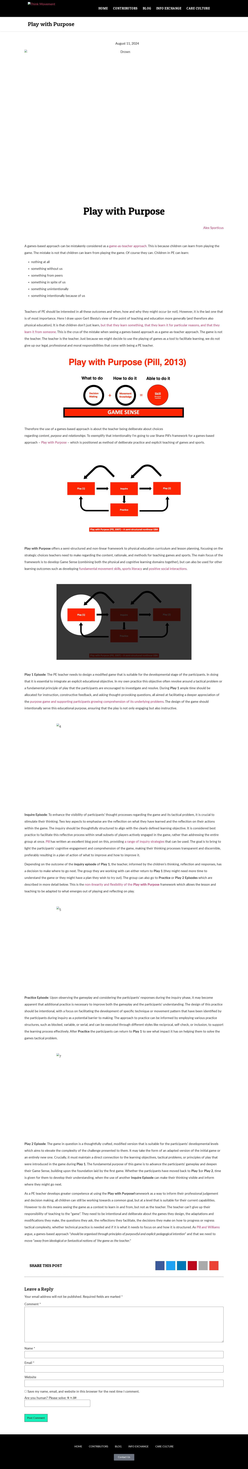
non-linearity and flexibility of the (122, 884)
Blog (147, 8)
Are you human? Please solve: (45, 1398)
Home (103, 8)
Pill (48, 841)
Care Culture (198, 8)
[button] (216, 8)
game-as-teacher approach (128, 246)
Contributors (125, 8)
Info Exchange (169, 8)
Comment (32, 1304)
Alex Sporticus (213, 228)
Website (30, 1377)
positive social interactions (168, 569)
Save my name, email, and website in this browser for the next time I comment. (83, 1391)
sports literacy (132, 569)
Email (29, 1363)
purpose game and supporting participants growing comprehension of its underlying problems (97, 701)
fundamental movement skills (100, 569)
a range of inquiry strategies (144, 841)
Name (29, 1348)
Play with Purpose (54, 442)
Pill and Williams (208, 1227)
